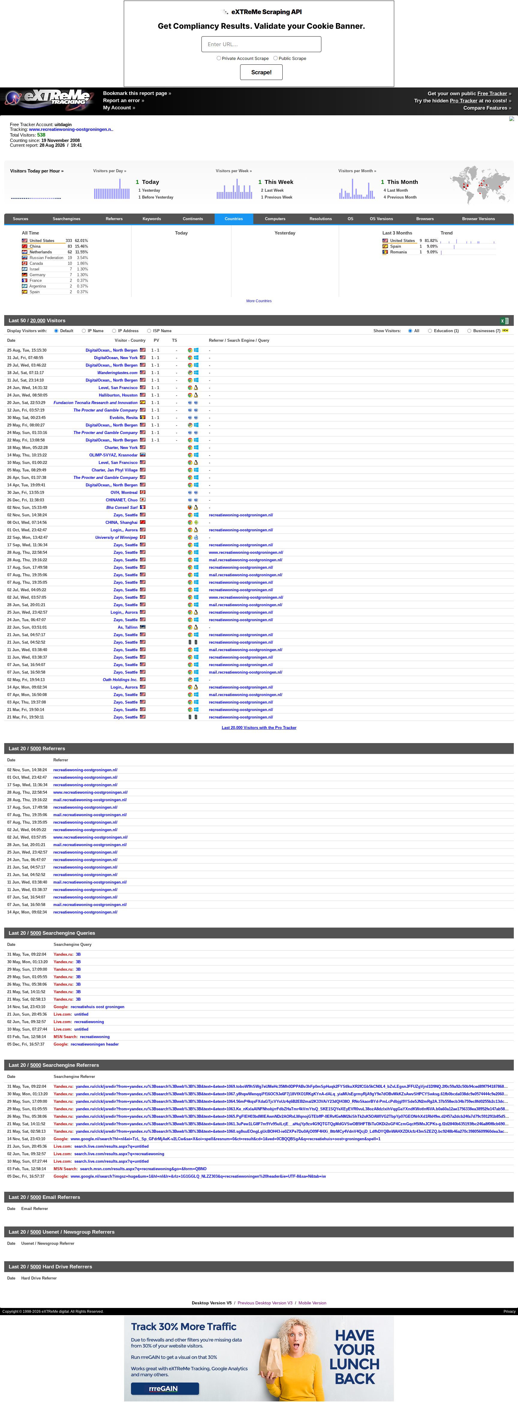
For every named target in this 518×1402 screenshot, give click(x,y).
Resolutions (321, 219)
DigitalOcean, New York (116, 358)
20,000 (37, 320)
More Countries (259, 301)
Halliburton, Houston (118, 395)
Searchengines (66, 219)
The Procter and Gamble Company (105, 410)
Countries (234, 219)
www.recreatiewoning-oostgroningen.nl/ (246, 552)
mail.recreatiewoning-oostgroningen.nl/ (245, 560)
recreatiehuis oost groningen (97, 1007)
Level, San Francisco (118, 387)
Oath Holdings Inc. (120, 679)
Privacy (510, 1311)
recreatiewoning (89, 1022)
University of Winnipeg (116, 537)
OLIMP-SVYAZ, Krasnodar (113, 455)
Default (66, 331)
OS (350, 219)
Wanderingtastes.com (117, 372)
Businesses (486, 331)
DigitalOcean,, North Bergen (112, 350)
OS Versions (381, 219)
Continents (193, 219)
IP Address (127, 331)
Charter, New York (121, 447)
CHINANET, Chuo (122, 500)
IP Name (95, 331)
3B (78, 954)
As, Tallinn (128, 627)
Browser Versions (478, 219)
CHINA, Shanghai (122, 522)
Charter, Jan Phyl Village (115, 470)
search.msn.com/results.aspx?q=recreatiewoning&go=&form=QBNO (143, 1169)
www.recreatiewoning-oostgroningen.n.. (71, 129)
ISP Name (161, 331)
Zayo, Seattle (126, 515)
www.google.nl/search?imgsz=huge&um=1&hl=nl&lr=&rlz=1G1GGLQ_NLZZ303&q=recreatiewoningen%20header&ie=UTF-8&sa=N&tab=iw (198, 1176)
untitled (81, 1014)
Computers (275, 219)
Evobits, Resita (124, 417)
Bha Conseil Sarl (122, 507)
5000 (35, 748)
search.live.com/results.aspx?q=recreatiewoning (119, 1154)
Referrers (114, 219)
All (416, 331)
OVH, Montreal (124, 492)
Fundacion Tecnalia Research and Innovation (96, 402)
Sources (20, 219)
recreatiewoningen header (95, 1044)
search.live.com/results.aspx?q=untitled (111, 1146)
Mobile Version (312, 1302)
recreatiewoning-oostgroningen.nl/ (241, 515)
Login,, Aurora (124, 530)
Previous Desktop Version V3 (265, 1302)
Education (446, 331)
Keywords (152, 219)
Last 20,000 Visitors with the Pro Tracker (259, 727)
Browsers (425, 219)
